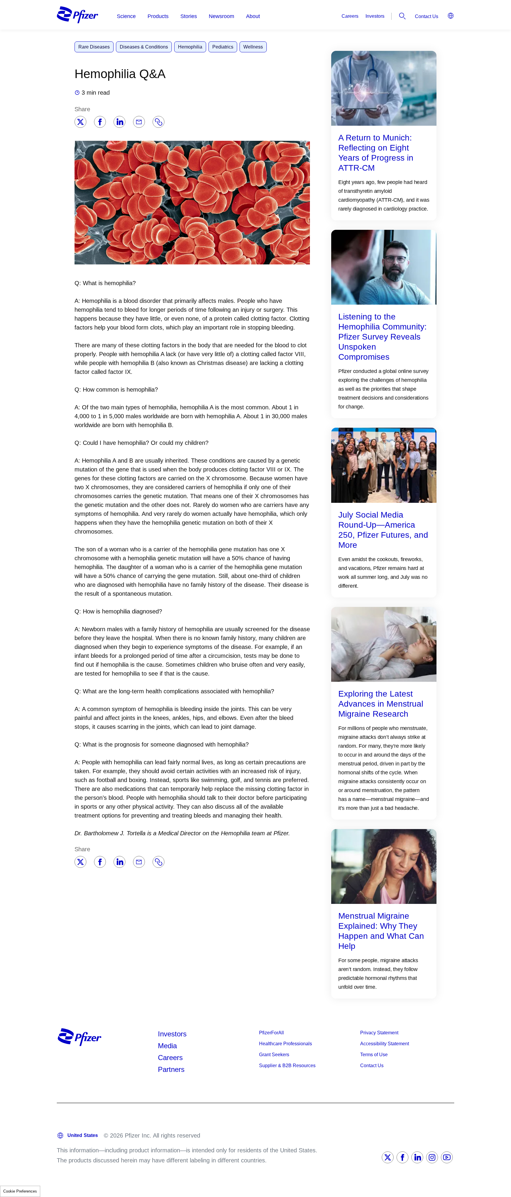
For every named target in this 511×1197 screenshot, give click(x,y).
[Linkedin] (119, 122)
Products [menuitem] (158, 16)
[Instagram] (432, 1157)
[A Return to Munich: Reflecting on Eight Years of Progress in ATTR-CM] (383, 88)
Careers (350, 16)
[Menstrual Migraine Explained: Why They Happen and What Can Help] (383, 866)
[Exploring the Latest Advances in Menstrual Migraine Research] (383, 644)
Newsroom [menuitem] (221, 16)
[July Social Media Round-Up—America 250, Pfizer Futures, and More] (383, 464)
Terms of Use (374, 1054)
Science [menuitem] (126, 16)
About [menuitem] (253, 16)
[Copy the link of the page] (158, 122)
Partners (171, 1069)
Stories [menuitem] (188, 16)
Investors (375, 16)
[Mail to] (139, 122)
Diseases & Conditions (144, 46)
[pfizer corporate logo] (77, 14)
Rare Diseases (94, 46)
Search (402, 16)
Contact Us (426, 16)
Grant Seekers (274, 1054)
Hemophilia (190, 46)
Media (167, 1046)
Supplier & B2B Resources (287, 1065)
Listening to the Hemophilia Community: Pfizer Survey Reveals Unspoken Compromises (382, 336)
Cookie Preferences (20, 1191)
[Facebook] (100, 122)
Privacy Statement (379, 1032)
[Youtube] (447, 1157)
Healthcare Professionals (285, 1043)
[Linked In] (417, 1157)
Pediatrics (222, 46)
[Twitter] (80, 122)
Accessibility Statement (384, 1043)
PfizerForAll (271, 1032)
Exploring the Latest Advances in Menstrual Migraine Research (380, 703)
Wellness (253, 46)
